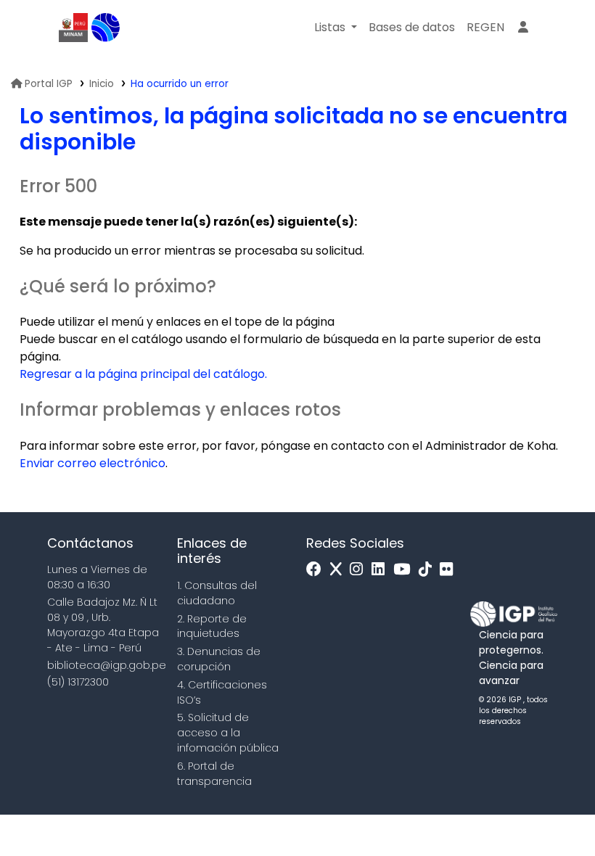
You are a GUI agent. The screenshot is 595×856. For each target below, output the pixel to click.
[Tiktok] (429, 569)
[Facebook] (317, 569)
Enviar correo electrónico (92, 463)
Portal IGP (49, 84)
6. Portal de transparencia (214, 774)
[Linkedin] (382, 569)
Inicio (101, 84)
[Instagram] (360, 569)
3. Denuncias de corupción (218, 659)
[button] (335, 27)
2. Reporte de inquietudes (212, 626)
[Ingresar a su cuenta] (523, 27)
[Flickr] (450, 569)
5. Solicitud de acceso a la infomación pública (228, 732)
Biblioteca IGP (105, 27)
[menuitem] (485, 27)
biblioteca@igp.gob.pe (106, 665)
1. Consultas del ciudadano (217, 593)
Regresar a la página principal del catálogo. (143, 374)
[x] (339, 569)
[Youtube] (405, 569)
